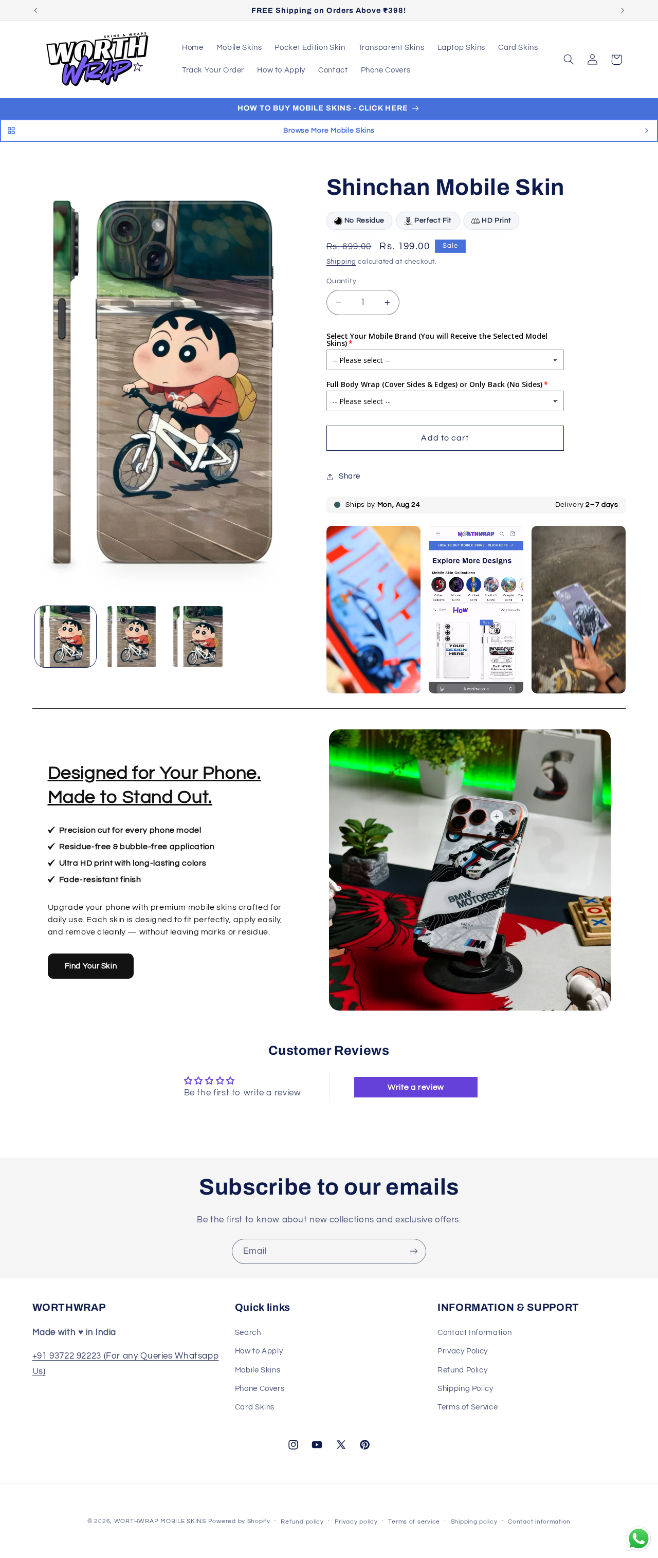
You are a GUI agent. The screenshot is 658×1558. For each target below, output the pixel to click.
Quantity (341, 281)
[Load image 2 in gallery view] (131, 636)
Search (248, 1332)
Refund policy (302, 1522)
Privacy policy (356, 1522)
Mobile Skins (258, 1369)
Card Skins (255, 1407)
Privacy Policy (462, 1351)
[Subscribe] (414, 1251)
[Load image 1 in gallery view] (65, 636)
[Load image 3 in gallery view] (198, 636)
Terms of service (414, 1522)
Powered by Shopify (239, 1521)
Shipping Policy (465, 1388)
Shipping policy (474, 1522)
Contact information (539, 1522)
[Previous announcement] (35, 10)
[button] (568, 59)
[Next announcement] (622, 10)
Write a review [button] (416, 1087)
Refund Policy (462, 1369)
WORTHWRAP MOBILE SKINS (160, 1521)
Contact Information (474, 1332)
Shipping (341, 262)
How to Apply (259, 1351)
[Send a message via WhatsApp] (639, 1539)
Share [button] (349, 476)
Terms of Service (467, 1407)
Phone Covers (260, 1388)
